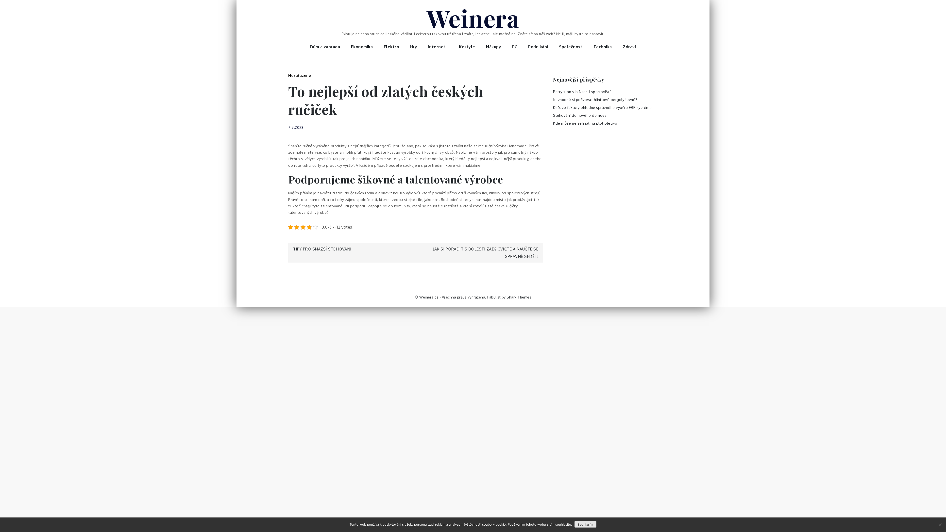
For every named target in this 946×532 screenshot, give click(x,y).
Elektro (391, 46)
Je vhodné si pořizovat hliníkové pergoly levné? (595, 99)
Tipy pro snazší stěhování (322, 249)
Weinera (473, 18)
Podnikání (538, 46)
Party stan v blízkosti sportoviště (582, 91)
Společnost (570, 46)
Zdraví (629, 46)
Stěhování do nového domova (580, 115)
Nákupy (493, 46)
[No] (939, 524)
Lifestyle (465, 46)
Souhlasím (585, 524)
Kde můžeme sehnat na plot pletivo (585, 123)
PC (514, 46)
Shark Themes (519, 297)
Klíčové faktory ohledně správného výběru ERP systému (602, 107)
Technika (602, 46)
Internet (437, 46)
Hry (413, 46)
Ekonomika (362, 46)
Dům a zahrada (325, 46)
